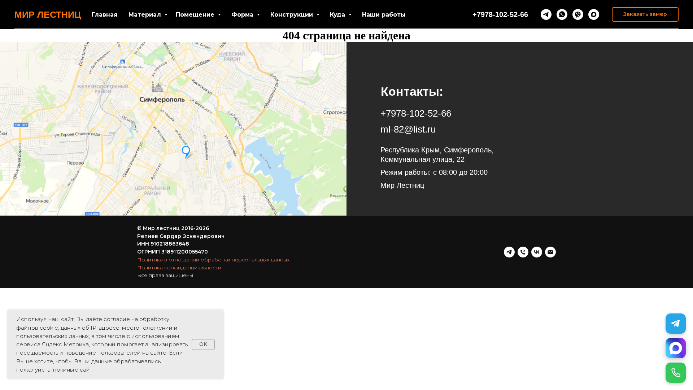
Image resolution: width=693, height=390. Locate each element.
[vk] (536, 252)
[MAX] (676, 348)
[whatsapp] (562, 14)
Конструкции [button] (292, 14)
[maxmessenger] (593, 14)
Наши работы (384, 14)
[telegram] (546, 14)
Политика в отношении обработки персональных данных (213, 259)
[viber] (577, 14)
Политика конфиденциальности (179, 267)
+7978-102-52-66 (500, 14)
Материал (145, 14)
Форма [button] (243, 14)
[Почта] (550, 252)
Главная (105, 14)
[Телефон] (523, 252)
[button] (645, 14)
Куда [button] (338, 14)
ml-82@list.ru (408, 129)
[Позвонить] (676, 373)
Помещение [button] (196, 14)
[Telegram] (676, 323)
